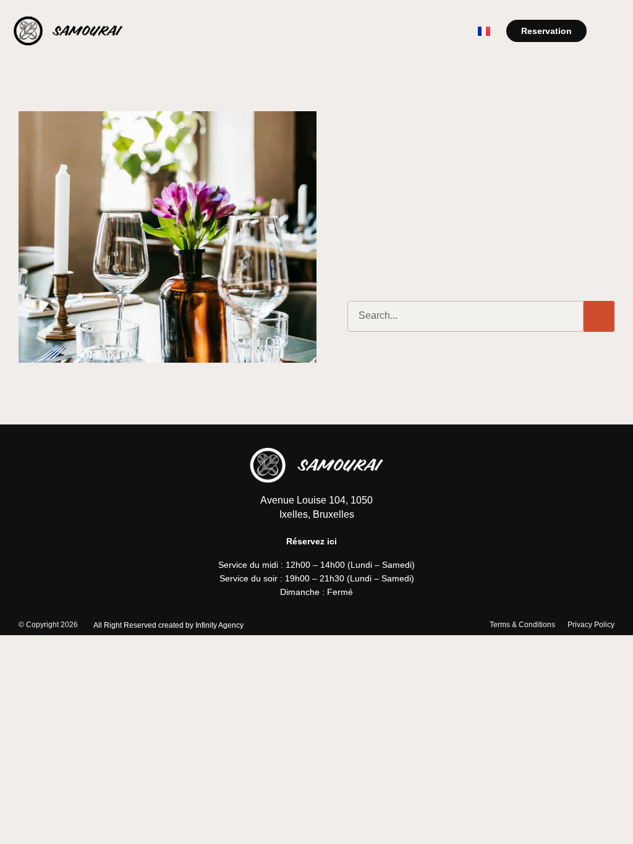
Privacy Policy (590, 624)
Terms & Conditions (522, 624)
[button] (610, 30)
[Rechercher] (599, 316)
